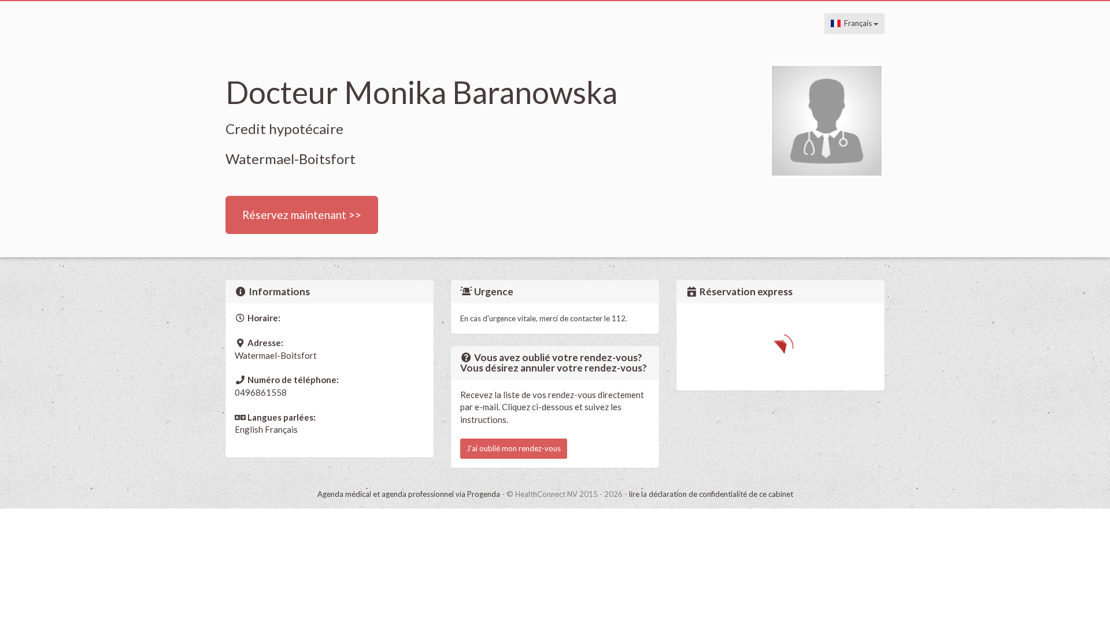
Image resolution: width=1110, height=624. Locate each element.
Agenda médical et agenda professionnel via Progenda (408, 494)
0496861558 (261, 392)
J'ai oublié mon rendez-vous (514, 448)
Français (857, 23)
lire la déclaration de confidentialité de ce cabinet (711, 494)
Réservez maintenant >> (301, 214)
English (249, 429)
